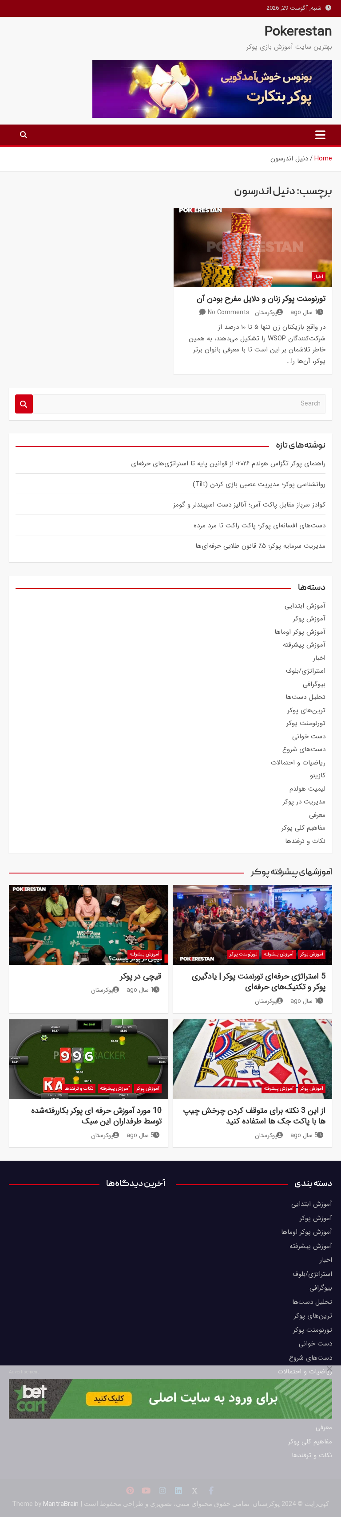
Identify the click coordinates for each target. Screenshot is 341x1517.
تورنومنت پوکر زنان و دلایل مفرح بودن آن (261, 298)
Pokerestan (298, 32)
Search (24, 403)
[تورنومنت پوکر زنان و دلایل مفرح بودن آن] (253, 248)
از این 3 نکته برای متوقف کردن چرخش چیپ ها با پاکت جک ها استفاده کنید (254, 1115)
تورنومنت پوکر (305, 723)
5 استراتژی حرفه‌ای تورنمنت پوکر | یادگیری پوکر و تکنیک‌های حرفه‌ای (258, 981)
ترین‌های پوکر (306, 710)
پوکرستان (266, 312)
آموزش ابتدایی (305, 606)
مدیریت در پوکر (304, 801)
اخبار (318, 277)
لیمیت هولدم (307, 789)
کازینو (317, 775)
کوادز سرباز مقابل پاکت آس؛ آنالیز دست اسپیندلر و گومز (249, 504)
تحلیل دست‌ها (305, 697)
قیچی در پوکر (141, 976)
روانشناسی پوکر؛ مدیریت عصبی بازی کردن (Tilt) (259, 484)
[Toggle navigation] (320, 135)
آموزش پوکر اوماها (299, 632)
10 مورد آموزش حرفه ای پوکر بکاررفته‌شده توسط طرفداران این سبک (96, 1115)
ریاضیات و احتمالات (298, 762)
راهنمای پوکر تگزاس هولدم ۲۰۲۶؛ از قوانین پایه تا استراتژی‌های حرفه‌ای (228, 463)
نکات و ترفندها (305, 841)
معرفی (317, 815)
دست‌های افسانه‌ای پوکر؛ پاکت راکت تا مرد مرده (259, 525)
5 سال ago (304, 1135)
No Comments (229, 312)
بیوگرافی (314, 684)
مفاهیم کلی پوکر (303, 828)
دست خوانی (308, 736)
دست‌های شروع (303, 749)
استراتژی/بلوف (305, 671)
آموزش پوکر (309, 618)
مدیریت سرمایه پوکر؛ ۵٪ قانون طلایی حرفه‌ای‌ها (260, 546)
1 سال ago (304, 312)
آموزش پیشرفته (304, 645)
